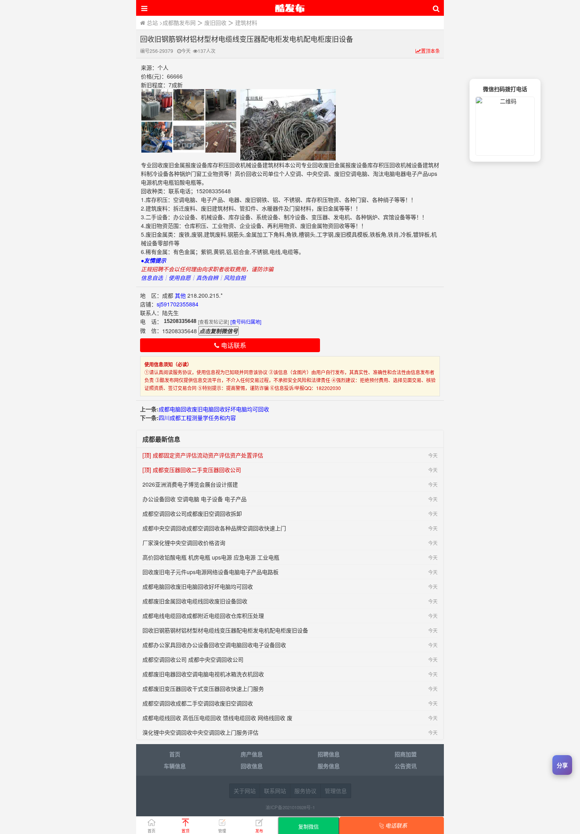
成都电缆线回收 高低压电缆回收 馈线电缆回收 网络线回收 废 (217, 718)
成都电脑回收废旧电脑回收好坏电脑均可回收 (214, 409)
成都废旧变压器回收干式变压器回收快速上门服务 (203, 688)
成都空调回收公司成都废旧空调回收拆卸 (192, 513)
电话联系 (232, 345)
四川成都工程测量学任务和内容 (197, 418)
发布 (259, 831)
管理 (222, 831)
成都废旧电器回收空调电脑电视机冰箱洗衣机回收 (203, 674)
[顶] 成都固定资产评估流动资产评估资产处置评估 (202, 455)
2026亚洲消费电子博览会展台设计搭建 (190, 484)
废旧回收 (215, 22)
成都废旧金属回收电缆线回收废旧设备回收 (194, 601)
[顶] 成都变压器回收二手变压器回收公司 (191, 470)
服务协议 (305, 791)
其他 (180, 295)
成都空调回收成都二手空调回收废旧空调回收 (197, 703)
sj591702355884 (177, 304)
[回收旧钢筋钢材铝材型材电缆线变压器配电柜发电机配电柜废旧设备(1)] (188, 121)
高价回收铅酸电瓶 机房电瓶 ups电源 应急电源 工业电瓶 (210, 557)
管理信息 (336, 791)
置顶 (185, 831)
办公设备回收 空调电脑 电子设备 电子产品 (194, 499)
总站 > (154, 22)
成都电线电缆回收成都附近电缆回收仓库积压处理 (203, 615)
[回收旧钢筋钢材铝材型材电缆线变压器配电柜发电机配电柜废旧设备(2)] (288, 124)
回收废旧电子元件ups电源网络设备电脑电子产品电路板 (210, 572)
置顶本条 (430, 50)
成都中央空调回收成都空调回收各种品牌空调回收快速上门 (214, 528)
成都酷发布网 (179, 22)
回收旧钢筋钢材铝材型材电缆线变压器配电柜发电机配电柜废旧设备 (225, 630)
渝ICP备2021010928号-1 (290, 807)
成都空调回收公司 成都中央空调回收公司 (192, 659)
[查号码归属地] (245, 321)
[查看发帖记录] (213, 321)
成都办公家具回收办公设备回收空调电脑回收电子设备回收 (214, 645)
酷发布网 (290, 8)
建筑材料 (246, 22)
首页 (151, 831)
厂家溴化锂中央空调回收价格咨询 (183, 543)
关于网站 (245, 791)
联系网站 (275, 791)
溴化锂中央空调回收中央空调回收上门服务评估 (200, 732)
